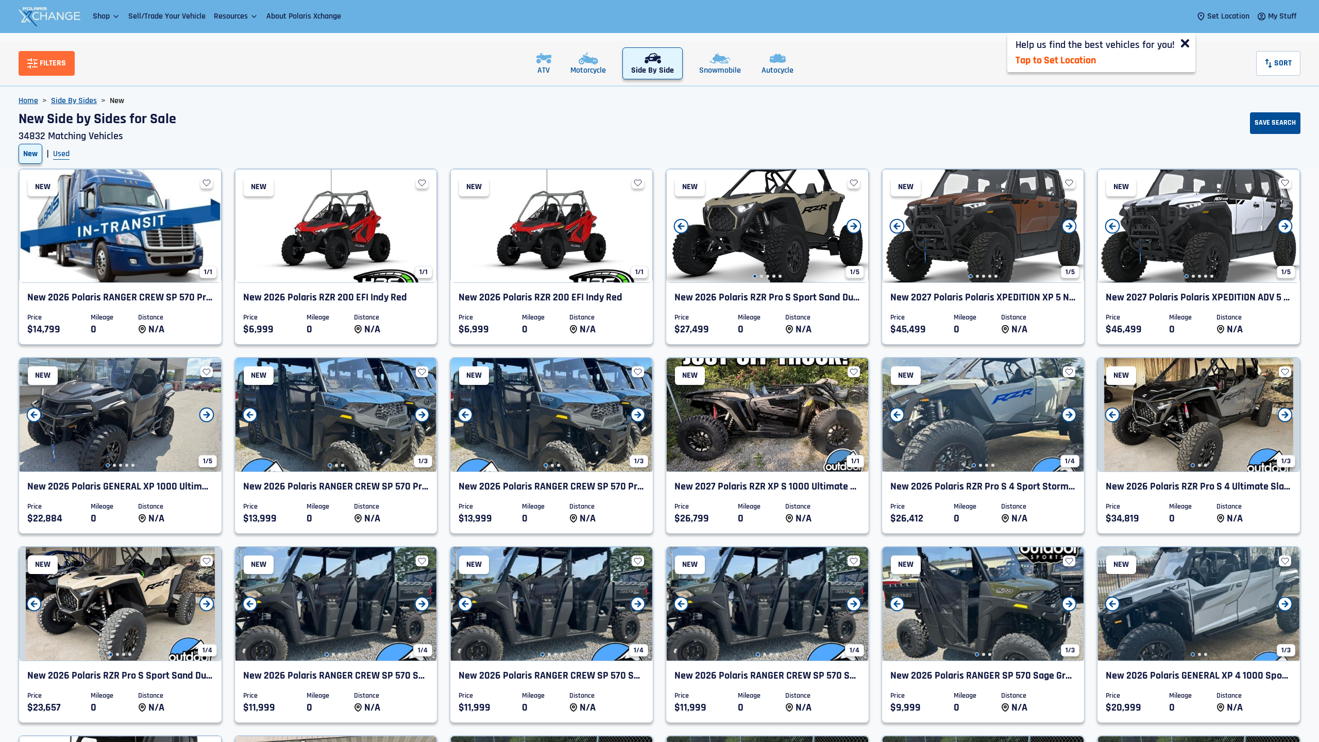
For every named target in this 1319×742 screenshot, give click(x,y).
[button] (106, 16)
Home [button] (28, 100)
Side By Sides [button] (74, 100)
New (30, 153)
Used (61, 153)
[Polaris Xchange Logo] (49, 16)
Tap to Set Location (1056, 60)
